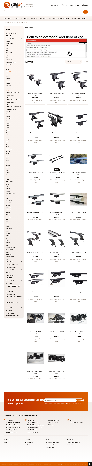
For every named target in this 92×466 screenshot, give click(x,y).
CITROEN (8, 67)
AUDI (7, 46)
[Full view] (87, 61)
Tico (7, 125)
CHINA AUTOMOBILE (11, 62)
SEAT (7, 221)
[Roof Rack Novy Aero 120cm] (35, 278)
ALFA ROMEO (9, 43)
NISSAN (8, 205)
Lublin (8, 83)
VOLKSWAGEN (9, 250)
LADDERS (9, 283)
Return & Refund (51, 445)
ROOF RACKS (10, 38)
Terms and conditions (52, 442)
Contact (6, 445)
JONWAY (8, 172)
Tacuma (8, 123)
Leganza (8, 88)
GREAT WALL (9, 149)
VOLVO (7, 252)
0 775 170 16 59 (28, 6)
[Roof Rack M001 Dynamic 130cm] (35, 79)
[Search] (85, 12)
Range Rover (9, 217)
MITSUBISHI (9, 200)
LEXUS (7, 184)
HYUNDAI (8, 153)
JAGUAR (8, 165)
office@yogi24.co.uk (29, 4)
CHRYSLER (8, 64)
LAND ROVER (9, 182)
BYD (7, 55)
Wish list (56, 5)
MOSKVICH (8, 203)
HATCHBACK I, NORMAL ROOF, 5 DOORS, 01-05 (13, 102)
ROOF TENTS (10, 280)
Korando (8, 78)
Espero (8, 74)
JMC (7, 170)
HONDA (8, 151)
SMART (7, 226)
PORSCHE (8, 210)
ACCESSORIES (10, 294)
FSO (7, 142)
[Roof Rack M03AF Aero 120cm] (35, 159)
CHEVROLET (9, 60)
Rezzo (8, 121)
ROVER (7, 214)
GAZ (7, 144)
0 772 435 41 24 (53, 425)
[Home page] (13, 5)
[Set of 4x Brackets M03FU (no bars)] (35, 358)
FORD (7, 139)
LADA (7, 177)
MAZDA (8, 191)
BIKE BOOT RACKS (12, 264)
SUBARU (8, 231)
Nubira (8, 116)
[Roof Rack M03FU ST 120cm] (78, 199)
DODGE (8, 130)
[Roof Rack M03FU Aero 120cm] (35, 199)
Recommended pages (73, 442)
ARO (7, 48)
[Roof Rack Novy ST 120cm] (56, 278)
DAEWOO (8, 71)
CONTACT (9, 310)
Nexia (7, 114)
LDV (7, 186)
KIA (6, 175)
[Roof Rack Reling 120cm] (78, 278)
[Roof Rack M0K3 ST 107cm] (78, 238)
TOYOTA (8, 243)
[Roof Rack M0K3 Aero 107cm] (35, 238)
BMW (7, 50)
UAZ (7, 245)
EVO (7, 135)
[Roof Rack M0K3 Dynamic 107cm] (56, 238)
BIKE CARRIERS (11, 267)
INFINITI (8, 156)
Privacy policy (50, 447)
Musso (8, 111)
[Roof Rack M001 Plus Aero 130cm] (78, 79)
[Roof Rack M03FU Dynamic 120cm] (56, 199)
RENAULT (8, 212)
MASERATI (8, 41)
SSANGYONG (9, 228)
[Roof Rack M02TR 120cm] (56, 119)
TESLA (7, 238)
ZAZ (7, 259)
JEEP (7, 168)
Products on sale (12, 315)
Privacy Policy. (77, 404)
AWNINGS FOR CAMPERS (10, 276)
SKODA (7, 224)
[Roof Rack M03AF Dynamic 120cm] (78, 159)
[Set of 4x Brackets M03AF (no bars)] (78, 318)
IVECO (7, 161)
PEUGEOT (8, 207)
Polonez (8, 118)
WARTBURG (9, 254)
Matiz (7, 90)
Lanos (8, 81)
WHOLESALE (10, 307)
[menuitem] (8, 18)
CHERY (7, 57)
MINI (7, 198)
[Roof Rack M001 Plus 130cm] (56, 79)
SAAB (7, 219)
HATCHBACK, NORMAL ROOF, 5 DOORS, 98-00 (13, 95)
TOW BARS (9, 291)
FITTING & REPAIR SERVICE (12, 34)
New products (11, 313)
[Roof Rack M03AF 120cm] (78, 119)
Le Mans (8, 85)
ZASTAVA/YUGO (10, 257)
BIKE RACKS (9, 261)
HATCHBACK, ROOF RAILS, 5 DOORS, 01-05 (14, 108)
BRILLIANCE (9, 53)
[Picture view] (84, 61)
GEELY (7, 146)
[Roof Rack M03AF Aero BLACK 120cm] (56, 159)
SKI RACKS (9, 272)
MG (6, 196)
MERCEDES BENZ (10, 193)
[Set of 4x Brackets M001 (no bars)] (35, 318)
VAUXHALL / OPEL (10, 247)
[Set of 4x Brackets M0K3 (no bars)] (56, 358)
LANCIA (7, 179)
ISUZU (7, 158)
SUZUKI (8, 233)
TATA (7, 240)
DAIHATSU (8, 128)
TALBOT (8, 236)
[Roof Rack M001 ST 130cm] (35, 119)
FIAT (7, 137)
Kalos (7, 76)
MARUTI (8, 189)
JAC (6, 163)
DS (6, 132)
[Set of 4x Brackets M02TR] (56, 318)
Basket (6, 442)
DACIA (7, 69)
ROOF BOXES (10, 269)
